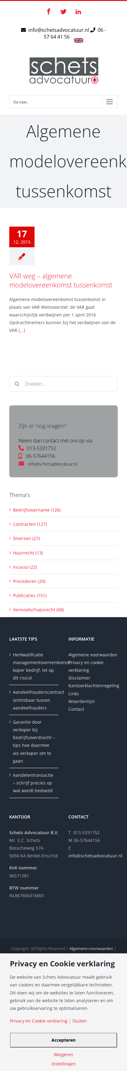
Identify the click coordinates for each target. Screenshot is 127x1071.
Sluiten (79, 1021)
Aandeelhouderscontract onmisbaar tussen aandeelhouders (34, 699)
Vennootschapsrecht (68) (38, 610)
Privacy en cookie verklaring (86, 666)
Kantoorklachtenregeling (93, 685)
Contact (76, 709)
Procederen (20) (29, 581)
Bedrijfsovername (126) (37, 510)
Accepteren (63, 1040)
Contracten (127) (30, 524)
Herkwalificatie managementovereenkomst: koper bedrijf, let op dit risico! (34, 666)
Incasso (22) (25, 567)
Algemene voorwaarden (92, 655)
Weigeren (63, 1054)
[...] (21, 330)
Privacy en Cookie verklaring (39, 1021)
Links (73, 694)
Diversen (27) (26, 538)
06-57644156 (40, 456)
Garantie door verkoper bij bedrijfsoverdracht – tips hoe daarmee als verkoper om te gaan (34, 741)
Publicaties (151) (30, 595)
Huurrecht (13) (28, 553)
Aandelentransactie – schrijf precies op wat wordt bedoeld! (33, 782)
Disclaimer (80, 678)
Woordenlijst (81, 701)
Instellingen (63, 1064)
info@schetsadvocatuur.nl (59, 30)
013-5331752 (41, 448)
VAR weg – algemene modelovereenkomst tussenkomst (60, 280)
